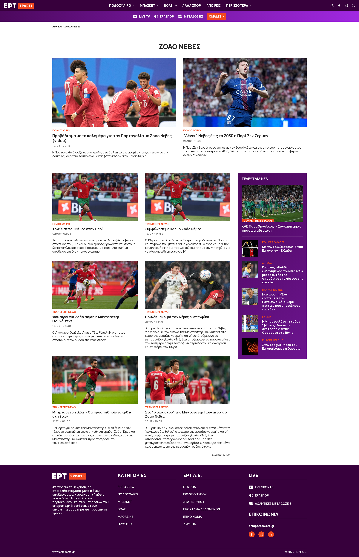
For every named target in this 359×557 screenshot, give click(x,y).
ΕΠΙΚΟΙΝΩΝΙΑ (192, 517)
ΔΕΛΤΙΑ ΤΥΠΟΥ (193, 502)
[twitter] (353, 5)
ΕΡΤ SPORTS (264, 487)
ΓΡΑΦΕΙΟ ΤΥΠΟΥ (195, 494)
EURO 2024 (126, 487)
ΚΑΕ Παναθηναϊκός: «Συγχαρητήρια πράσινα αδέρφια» (272, 228)
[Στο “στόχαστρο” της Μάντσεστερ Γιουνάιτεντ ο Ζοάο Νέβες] (187, 380)
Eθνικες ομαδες (273, 242)
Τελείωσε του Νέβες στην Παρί (77, 229)
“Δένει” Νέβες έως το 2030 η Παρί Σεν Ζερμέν (225, 135)
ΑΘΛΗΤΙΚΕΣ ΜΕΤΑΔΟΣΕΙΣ (273, 504)
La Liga (266, 317)
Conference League (257, 220)
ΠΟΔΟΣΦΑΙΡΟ (120, 5)
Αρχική (57, 26)
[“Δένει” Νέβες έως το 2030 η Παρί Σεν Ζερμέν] (245, 92)
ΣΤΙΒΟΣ (267, 263)
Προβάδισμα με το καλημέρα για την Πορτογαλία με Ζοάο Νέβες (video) (112, 138)
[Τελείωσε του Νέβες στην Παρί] (95, 197)
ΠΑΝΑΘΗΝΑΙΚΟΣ (272, 290)
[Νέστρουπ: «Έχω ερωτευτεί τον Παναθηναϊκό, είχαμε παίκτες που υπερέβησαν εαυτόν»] (250, 296)
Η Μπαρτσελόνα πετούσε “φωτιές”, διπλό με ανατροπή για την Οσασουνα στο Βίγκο (281, 327)
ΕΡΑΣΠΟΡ (167, 16)
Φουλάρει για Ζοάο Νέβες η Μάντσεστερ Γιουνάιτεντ (85, 319)
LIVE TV (144, 16)
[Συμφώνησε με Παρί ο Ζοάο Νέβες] (187, 197)
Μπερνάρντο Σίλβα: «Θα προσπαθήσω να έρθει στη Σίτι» (91, 414)
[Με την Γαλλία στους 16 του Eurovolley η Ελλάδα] (250, 248)
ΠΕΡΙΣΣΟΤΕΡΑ (237, 5)
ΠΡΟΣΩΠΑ (125, 524)
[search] (332, 5)
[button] (133, 5)
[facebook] (339, 5)
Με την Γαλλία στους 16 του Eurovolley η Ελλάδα (282, 249)
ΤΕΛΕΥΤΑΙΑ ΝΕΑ (255, 178)
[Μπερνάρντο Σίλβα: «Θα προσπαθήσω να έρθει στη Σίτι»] (95, 380)
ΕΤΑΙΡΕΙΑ (189, 487)
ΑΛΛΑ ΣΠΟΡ (191, 5)
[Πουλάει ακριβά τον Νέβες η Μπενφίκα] (187, 285)
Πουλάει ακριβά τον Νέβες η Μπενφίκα (177, 317)
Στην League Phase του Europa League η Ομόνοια (281, 347)
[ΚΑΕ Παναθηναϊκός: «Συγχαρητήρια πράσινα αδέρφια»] (272, 204)
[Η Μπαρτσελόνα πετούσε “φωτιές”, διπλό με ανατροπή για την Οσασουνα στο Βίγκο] (250, 323)
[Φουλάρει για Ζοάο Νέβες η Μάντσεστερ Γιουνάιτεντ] (95, 285)
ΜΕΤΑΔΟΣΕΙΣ (193, 16)
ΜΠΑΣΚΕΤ (147, 5)
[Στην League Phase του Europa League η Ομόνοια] (250, 346)
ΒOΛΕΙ (169, 5)
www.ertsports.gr (63, 552)
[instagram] (346, 5)
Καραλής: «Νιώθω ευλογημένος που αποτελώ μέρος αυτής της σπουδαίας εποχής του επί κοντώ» (282, 274)
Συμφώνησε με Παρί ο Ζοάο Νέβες (173, 229)
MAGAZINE (125, 517)
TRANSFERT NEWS (156, 224)
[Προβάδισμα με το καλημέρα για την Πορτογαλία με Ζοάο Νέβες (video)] (114, 92)
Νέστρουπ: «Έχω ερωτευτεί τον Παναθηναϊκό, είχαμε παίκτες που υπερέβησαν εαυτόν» (281, 301)
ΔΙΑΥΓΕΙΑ (189, 524)
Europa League (272, 340)
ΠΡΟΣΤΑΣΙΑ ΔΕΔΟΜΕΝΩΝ (201, 509)
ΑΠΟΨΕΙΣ (213, 5)
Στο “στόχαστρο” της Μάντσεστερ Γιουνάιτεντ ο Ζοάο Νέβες (186, 414)
